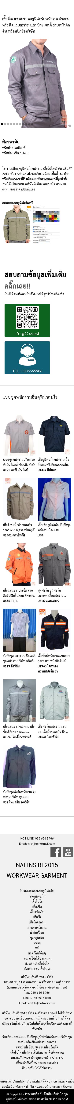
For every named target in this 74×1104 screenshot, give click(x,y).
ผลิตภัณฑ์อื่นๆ (37, 953)
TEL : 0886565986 (27, 370)
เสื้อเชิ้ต (37, 907)
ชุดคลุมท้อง (37, 938)
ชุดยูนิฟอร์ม (37, 896)
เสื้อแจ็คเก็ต (37, 912)
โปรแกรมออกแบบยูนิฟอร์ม (37, 891)
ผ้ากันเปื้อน (37, 932)
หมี (37, 948)
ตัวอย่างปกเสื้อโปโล (37, 963)
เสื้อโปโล (37, 901)
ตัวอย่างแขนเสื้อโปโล (37, 969)
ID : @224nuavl (27, 333)
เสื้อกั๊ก (37, 917)
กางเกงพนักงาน (37, 927)
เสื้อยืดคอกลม (37, 922)
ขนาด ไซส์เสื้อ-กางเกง (37, 958)
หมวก (37, 943)
